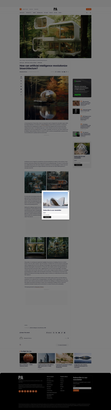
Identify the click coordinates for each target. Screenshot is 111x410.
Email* (44, 212)
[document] (55, 205)
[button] (68, 191)
